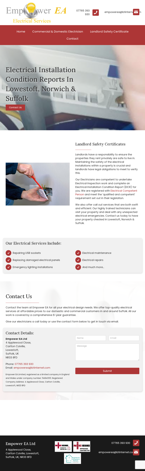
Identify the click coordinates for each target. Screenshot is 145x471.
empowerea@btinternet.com (32, 367)
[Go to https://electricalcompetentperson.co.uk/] (72, 458)
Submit (107, 371)
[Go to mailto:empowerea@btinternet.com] (122, 12)
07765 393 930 (24, 364)
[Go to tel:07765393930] (86, 12)
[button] (15, 108)
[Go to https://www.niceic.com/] (63, 446)
